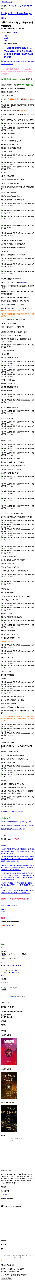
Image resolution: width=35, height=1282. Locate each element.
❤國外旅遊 (15, 972)
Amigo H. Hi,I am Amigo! (16, 13)
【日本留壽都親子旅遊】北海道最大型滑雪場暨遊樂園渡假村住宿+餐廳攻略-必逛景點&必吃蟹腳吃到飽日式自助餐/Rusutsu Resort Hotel (17, 859)
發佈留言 (3, 990)
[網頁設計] (17, 1249)
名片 (5, 40)
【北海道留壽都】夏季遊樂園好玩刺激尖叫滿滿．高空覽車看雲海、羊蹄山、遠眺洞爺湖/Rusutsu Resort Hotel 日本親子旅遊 (17, 851)
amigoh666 (10, 925)
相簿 (5, 36)
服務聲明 (19, 1257)
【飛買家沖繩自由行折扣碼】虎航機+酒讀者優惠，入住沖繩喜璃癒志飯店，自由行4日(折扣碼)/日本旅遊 (17, 885)
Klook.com (4, 1194)
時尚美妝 (15, 32)
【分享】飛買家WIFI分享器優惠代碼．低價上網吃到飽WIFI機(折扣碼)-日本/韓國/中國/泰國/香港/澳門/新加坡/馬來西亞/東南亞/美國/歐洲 (17, 868)
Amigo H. (3, 955)
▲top (2, 975)
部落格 (6, 38)
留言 (17, 965)
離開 (10, 1278)
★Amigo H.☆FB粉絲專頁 (11, 921)
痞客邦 (13, 965)
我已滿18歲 (4, 1278)
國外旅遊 (15, 970)
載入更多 (3, 979)
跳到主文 (3, 18)
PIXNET (8, 1255)
